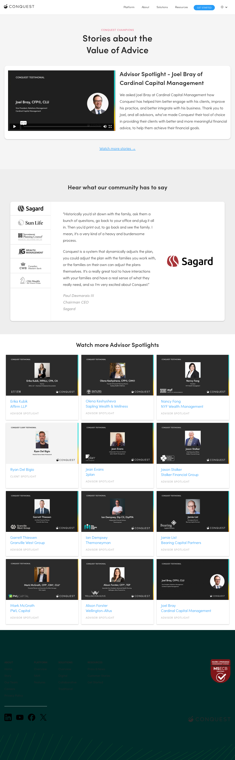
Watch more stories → (118, 148)
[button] (129, 7)
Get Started (204, 7)
